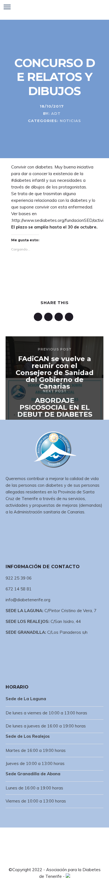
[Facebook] (41, 859)
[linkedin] (39, 317)
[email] (70, 317)
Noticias (70, 120)
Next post (55, 391)
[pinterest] (49, 317)
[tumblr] (59, 317)
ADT (56, 113)
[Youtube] (67, 859)
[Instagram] (58, 859)
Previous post (55, 349)
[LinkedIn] (50, 859)
